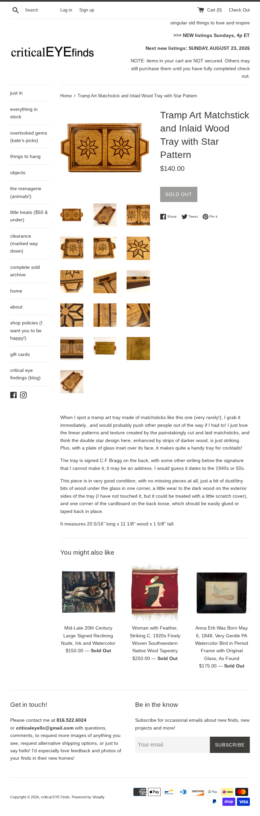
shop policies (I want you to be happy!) (26, 330)
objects (17, 172)
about (16, 307)
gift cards (20, 354)
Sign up (86, 10)
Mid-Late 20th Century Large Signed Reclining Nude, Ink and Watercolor (88, 635)
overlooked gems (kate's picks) (28, 136)
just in (16, 93)
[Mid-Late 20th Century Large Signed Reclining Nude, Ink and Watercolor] (88, 592)
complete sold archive (25, 270)
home (16, 291)
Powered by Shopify (88, 797)
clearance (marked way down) (24, 243)
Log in (66, 10)
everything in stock (24, 112)
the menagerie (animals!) (25, 192)
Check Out (239, 10)
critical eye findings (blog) (25, 373)
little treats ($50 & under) (29, 216)
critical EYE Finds (55, 797)
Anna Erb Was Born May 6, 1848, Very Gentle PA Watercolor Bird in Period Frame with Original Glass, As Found (221, 643)
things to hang (25, 156)
